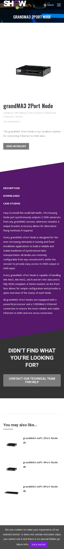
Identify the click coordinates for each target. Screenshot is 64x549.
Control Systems (35, 112)
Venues (19, 116)
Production (8, 116)
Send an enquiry (16, 146)
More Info (22, 544)
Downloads (11, 195)
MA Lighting (20, 112)
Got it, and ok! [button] (38, 544)
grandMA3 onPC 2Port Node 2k (40, 440)
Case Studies (11, 203)
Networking (50, 112)
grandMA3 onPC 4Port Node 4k (40, 464)
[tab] (32, 186)
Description (11, 188)
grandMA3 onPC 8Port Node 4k (40, 489)
